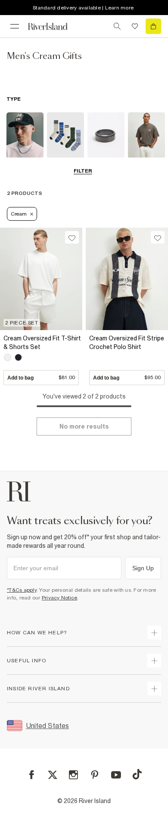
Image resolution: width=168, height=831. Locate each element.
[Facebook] (31, 775)
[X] (52, 775)
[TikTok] (137, 774)
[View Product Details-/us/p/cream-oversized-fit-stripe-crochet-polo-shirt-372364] (127, 279)
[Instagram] (73, 775)
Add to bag (41, 377)
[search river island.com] (117, 26)
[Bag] (153, 26)
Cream (19, 214)
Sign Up (143, 568)
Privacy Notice (60, 598)
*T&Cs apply (22, 590)
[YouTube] (116, 775)
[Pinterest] (94, 775)
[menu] (14, 26)
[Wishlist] (135, 26)
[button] (41, 357)
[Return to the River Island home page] (53, 26)
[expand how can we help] (154, 632)
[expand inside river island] (154, 688)
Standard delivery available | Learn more (83, 8)
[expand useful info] (154, 660)
